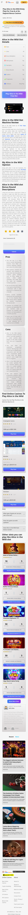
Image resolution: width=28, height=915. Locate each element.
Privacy (20, 899)
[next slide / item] (22, 108)
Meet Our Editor (18, 889)
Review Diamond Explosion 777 (14, 629)
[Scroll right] (25, 31)
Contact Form (17, 896)
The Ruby (23, 169)
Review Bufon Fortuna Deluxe (14, 598)
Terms (15, 899)
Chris (9, 728)
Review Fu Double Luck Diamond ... (14, 661)
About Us (16, 881)
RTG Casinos (5, 897)
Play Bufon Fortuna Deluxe (14, 602)
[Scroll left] (22, 31)
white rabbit (10, 136)
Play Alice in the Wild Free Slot (14, 95)
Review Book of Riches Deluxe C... (14, 566)
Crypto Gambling (6, 886)
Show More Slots (14, 701)
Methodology (6, 27)
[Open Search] (17, 2)
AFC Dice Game (18, 907)
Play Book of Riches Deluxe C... (14, 570)
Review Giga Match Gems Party (14, 692)
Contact (17, 728)
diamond (7, 139)
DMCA (15, 901)
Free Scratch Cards (19, 904)
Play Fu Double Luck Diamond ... (14, 665)
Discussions (17, 893)
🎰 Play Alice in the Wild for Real (13, 22)
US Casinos (5, 894)
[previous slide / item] (5, 108)
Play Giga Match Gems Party (14, 696)
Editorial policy (22, 26)
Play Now (14, 434)
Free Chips (23, 125)
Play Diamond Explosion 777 (14, 633)
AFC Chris (9, 18)
